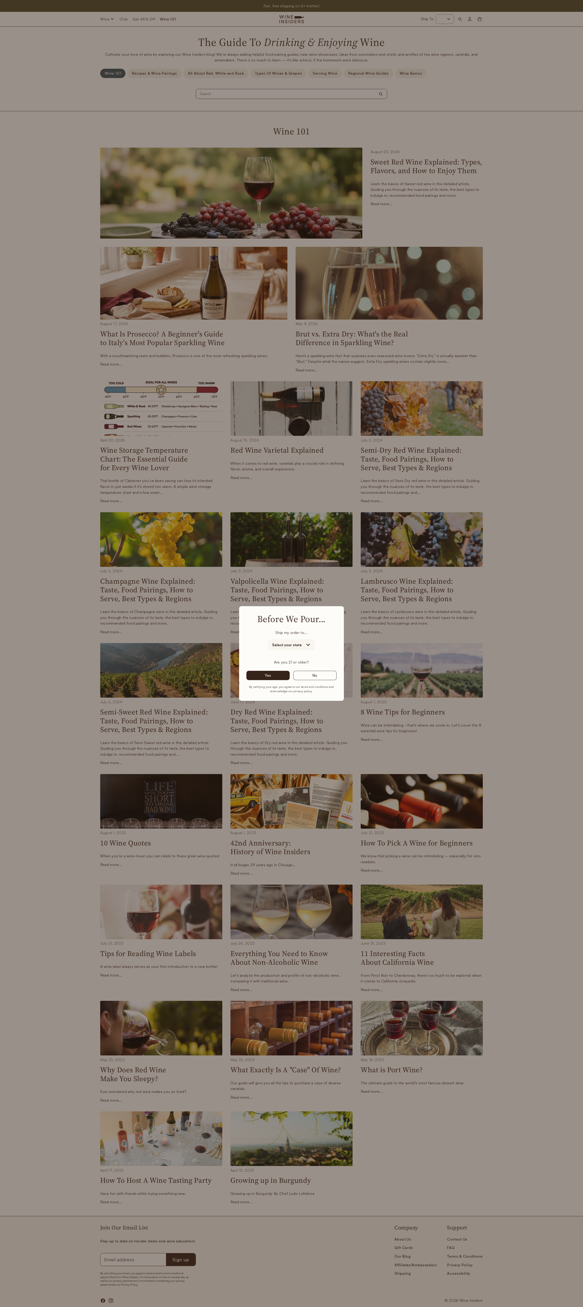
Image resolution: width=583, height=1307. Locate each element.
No (315, 675)
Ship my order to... (291, 632)
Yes (268, 675)
